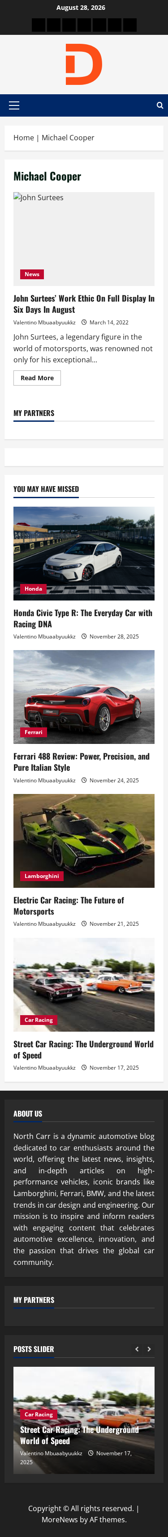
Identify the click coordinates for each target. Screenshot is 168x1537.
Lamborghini (42, 876)
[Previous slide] (136, 1349)
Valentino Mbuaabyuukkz (44, 322)
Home (23, 138)
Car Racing (39, 1020)
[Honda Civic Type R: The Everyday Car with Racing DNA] (84, 554)
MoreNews (60, 1519)
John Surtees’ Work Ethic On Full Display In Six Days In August (84, 239)
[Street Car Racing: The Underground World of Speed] (84, 985)
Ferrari (34, 732)
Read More (41, 379)
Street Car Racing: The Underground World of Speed (83, 1049)
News (32, 274)
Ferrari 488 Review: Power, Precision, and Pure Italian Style (81, 761)
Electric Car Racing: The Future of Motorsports (68, 905)
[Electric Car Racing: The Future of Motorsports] (84, 841)
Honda (33, 588)
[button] (14, 105)
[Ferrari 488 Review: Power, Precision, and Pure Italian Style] (84, 697)
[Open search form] (160, 105)
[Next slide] (149, 1349)
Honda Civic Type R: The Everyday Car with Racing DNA (82, 618)
